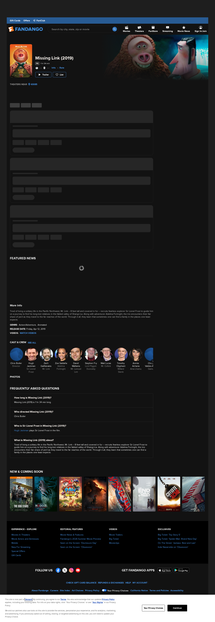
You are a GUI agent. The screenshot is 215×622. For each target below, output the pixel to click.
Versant (28, 599)
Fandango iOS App (165, 570)
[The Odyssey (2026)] (95, 494)
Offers (26, 20)
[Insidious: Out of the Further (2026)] (45, 494)
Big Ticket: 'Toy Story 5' (169, 534)
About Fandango (40, 590)
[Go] (114, 29)
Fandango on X (64, 570)
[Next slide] (153, 361)
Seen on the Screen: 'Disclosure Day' (78, 543)
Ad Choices (77, 590)
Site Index (65, 590)
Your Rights (97, 602)
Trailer (45, 74)
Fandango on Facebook (58, 570)
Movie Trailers (116, 534)
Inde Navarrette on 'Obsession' (173, 547)
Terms (63, 599)
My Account (140, 582)
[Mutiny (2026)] (193, 494)
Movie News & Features (72, 534)
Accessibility (176, 590)
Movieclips (114, 543)
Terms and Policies (159, 590)
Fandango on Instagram (71, 570)
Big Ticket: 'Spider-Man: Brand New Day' (177, 538)
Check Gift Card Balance (81, 582)
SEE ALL (32, 342)
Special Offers (18, 551)
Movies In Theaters (20, 534)
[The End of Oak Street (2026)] (144, 494)
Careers (54, 590)
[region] (107, 608)
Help (128, 582)
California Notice (139, 590)
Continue (177, 608)
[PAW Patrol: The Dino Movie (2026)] (70, 494)
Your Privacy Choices (117, 590)
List (61, 74)
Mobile (14, 543)
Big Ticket (114, 538)
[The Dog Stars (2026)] (21, 494)
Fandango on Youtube (78, 570)
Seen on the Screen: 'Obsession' (76, 547)
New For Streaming (20, 547)
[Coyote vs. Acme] (169, 494)
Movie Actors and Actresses (25, 538)
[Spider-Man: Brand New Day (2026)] (119, 494)
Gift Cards (15, 20)
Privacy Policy (92, 590)
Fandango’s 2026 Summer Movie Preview (80, 538)
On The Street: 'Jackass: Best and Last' (177, 543)
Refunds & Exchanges (111, 582)
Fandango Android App (181, 570)
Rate (61, 67)
